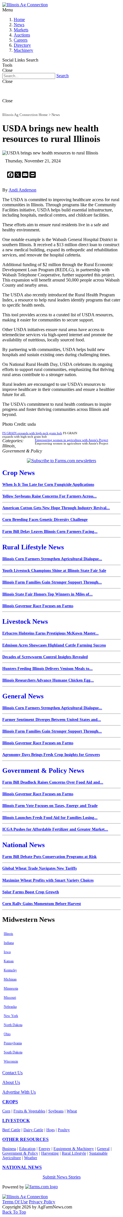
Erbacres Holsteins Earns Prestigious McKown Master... (50, 633)
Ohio (7, 1034)
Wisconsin (11, 1061)
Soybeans (56, 1111)
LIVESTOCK (16, 1120)
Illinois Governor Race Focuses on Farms (37, 606)
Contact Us (12, 1072)
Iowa (7, 952)
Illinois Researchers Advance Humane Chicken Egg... (48, 680)
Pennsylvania (13, 1043)
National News (23, 845)
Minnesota (11, 988)
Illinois (8, 934)
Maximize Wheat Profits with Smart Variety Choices (48, 880)
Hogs (50, 1130)
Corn (6, 1111)
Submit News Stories (62, 1177)
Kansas (9, 961)
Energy (44, 1149)
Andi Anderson (22, 189)
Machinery (23, 50)
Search (62, 75)
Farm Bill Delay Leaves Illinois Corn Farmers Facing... (50, 531)
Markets (21, 29)
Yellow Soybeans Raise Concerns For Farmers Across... (49, 496)
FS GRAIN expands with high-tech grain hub (32, 433)
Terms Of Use (15, 1201)
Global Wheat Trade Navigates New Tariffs (39, 868)
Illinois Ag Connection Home (25, 115)
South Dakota (13, 1052)
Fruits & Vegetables (29, 1111)
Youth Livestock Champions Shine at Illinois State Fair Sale (54, 570)
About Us (11, 1082)
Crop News (18, 472)
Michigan (10, 979)
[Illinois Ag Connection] (25, 4)
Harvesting (50, 1153)
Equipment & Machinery (73, 1149)
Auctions (22, 34)
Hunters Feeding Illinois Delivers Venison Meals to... (47, 668)
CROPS (10, 1101)
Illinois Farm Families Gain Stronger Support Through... (52, 582)
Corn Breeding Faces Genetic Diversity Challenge (45, 519)
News (19, 24)
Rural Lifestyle (74, 1153)
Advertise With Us (19, 1092)
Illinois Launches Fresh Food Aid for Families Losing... (50, 818)
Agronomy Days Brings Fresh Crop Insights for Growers (51, 755)
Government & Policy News (43, 770)
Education (27, 1149)
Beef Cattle (11, 1130)
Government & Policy (20, 1153)
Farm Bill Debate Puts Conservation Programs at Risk (49, 857)
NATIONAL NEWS (22, 1167)
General (103, 1149)
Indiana (9, 943)
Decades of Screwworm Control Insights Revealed (45, 657)
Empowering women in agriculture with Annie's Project (71, 440)
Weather (30, 1158)
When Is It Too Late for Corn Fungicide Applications (48, 484)
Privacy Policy (42, 1201)
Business (9, 1149)
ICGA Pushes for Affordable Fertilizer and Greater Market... (55, 829)
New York (11, 1016)
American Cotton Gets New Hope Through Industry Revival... (56, 508)
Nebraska (10, 1007)
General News (22, 696)
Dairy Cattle (33, 1130)
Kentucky (10, 970)
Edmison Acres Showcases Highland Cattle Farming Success (54, 645)
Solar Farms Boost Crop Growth (30, 892)
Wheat (72, 1111)
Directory (22, 45)
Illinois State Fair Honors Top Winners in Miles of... (47, 594)
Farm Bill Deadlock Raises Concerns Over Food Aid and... (52, 782)
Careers (20, 40)
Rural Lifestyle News (33, 547)
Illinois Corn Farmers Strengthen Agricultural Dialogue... (52, 559)
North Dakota (13, 1025)
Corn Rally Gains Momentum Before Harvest (41, 904)
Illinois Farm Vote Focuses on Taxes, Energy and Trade (50, 806)
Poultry (64, 1130)
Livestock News (25, 621)
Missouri (10, 998)
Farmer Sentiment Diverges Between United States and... (51, 719)
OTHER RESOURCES (25, 1139)
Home (19, 19)
